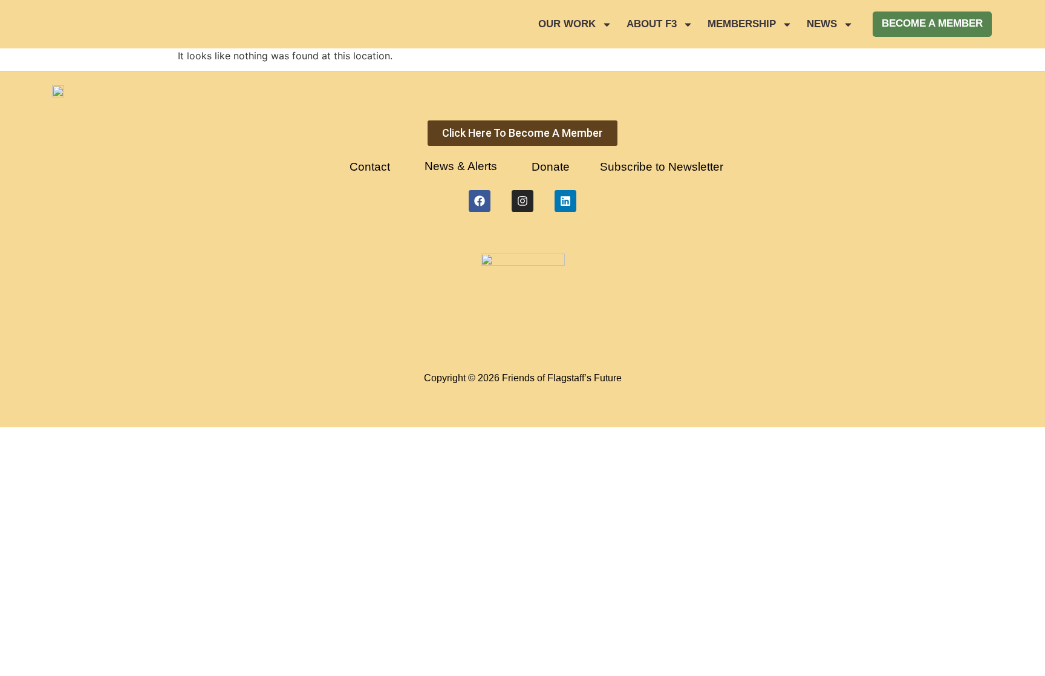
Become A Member (932, 23)
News (822, 24)
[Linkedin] (565, 201)
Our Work (567, 24)
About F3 (652, 24)
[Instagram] (522, 201)
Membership (742, 24)
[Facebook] (479, 201)
